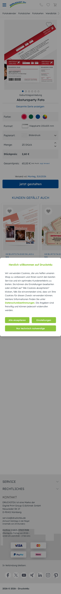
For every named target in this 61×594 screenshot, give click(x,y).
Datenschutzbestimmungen (20, 302)
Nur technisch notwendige (30, 328)
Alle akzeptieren (17, 320)
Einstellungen (43, 320)
